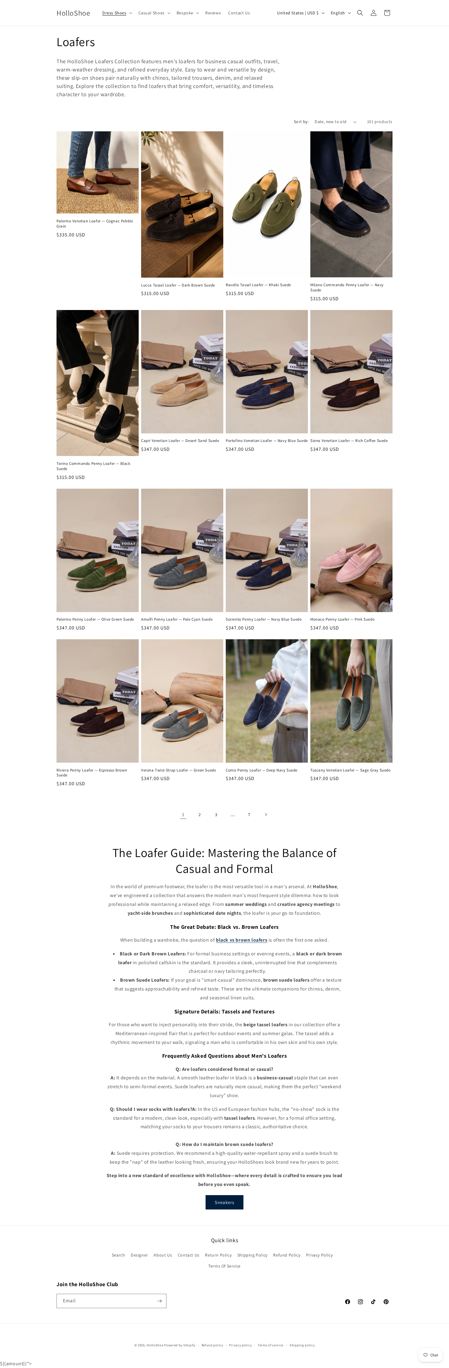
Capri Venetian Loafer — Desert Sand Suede (180, 440)
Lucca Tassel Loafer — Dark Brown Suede (178, 285)
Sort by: (301, 121)
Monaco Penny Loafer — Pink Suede (342, 619)
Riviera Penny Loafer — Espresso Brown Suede (92, 773)
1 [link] (183, 814)
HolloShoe (155, 1345)
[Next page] (265, 814)
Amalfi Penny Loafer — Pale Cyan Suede (177, 619)
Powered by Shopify (179, 1345)
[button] (117, 12)
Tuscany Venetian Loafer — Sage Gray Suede (350, 770)
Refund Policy (286, 1255)
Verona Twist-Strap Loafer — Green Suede (178, 770)
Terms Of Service (224, 1266)
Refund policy (212, 1345)
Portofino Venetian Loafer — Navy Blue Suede (267, 440)
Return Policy (218, 1255)
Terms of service (270, 1345)
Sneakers (224, 1202)
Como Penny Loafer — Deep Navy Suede (262, 770)
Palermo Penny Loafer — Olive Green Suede (95, 619)
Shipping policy (302, 1345)
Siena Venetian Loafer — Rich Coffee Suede (349, 440)
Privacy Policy (319, 1255)
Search (118, 1255)
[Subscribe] (159, 1301)
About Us (163, 1255)
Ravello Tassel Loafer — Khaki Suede (258, 285)
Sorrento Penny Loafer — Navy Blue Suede (263, 619)
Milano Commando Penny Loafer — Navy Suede (347, 288)
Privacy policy (240, 1345)
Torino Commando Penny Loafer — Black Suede (93, 466)
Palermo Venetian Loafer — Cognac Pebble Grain (95, 224)
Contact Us (188, 1255)
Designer (139, 1255)
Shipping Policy (252, 1255)
